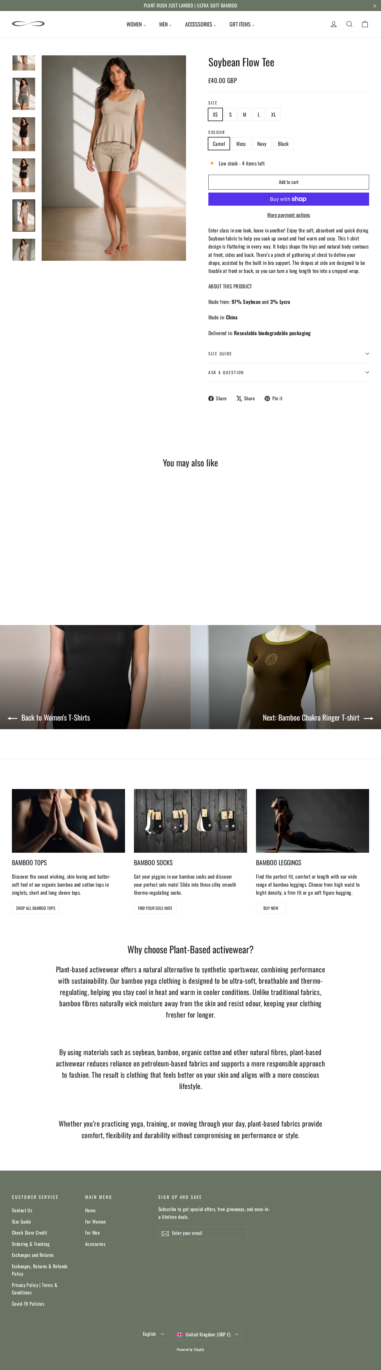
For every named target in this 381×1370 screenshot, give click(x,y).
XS (215, 114)
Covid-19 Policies (28, 1303)
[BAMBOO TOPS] (68, 821)
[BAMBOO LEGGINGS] (312, 821)
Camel (219, 143)
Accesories (95, 1243)
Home (90, 1210)
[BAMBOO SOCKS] (190, 821)
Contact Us (22, 1210)
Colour (216, 132)
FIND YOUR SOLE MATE (155, 908)
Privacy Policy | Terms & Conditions (34, 1288)
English (149, 1333)
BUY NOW (270, 908)
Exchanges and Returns (33, 1254)
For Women (95, 1221)
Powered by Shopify (190, 1349)
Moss (241, 143)
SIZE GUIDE (220, 354)
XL (273, 114)
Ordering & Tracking (30, 1243)
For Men (92, 1232)
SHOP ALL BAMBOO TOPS (35, 908)
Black (283, 143)
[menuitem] (136, 24)
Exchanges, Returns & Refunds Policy (40, 1270)
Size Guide (21, 1221)
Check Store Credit (29, 1232)
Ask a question (226, 372)
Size (213, 102)
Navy (262, 143)
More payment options (288, 214)
